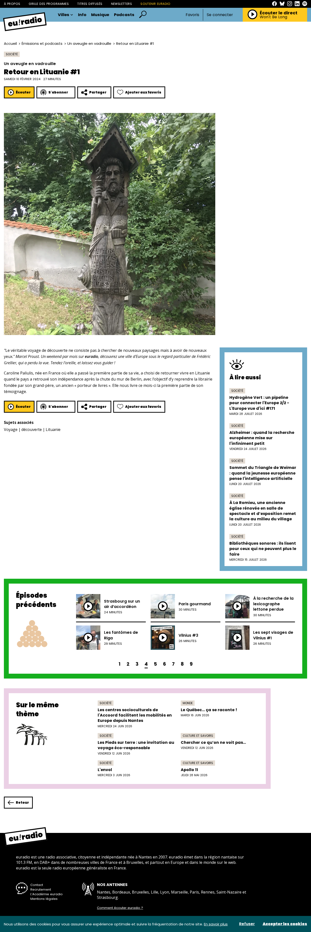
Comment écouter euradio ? (120, 908)
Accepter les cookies (285, 924)
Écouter (23, 92)
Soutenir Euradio (155, 4)
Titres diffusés (89, 4)
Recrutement (40, 889)
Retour (22, 802)
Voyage (10, 429)
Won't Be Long (273, 17)
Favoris (192, 15)
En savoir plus (216, 924)
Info (82, 15)
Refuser (247, 924)
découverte (31, 429)
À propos (12, 4)
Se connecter (220, 15)
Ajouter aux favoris (143, 92)
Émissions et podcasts (42, 43)
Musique (100, 15)
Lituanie (53, 429)
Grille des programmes (49, 4)
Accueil (10, 43)
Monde (188, 703)
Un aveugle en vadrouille (89, 43)
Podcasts (124, 15)
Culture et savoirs (198, 736)
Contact (36, 885)
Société (12, 54)
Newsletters (121, 4)
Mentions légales (44, 898)
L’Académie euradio (46, 894)
